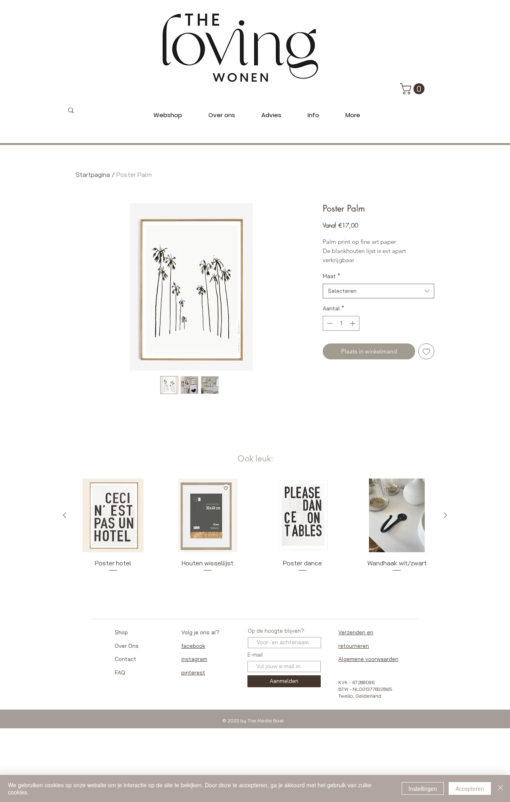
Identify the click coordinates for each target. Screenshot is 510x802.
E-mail (255, 654)
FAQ (120, 672)
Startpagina (93, 174)
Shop (121, 632)
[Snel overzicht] (113, 515)
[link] (413, 88)
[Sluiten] (500, 788)
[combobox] (378, 291)
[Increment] (353, 323)
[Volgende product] (445, 515)
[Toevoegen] (426, 351)
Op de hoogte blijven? (276, 630)
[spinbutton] (341, 323)
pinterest (193, 672)
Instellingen (422, 788)
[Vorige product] (64, 515)
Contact (125, 659)
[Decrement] (329, 323)
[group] (255, 530)
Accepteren (469, 788)
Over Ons (127, 645)
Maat (331, 276)
